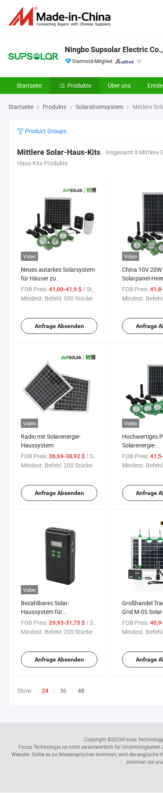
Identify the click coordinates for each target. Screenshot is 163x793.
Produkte (79, 85)
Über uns (119, 85)
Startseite (29, 85)
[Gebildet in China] (61, 16)
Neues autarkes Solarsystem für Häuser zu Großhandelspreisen (58, 278)
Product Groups (45, 131)
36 (63, 691)
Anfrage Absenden (59, 326)
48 (81, 691)
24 (45, 690)
